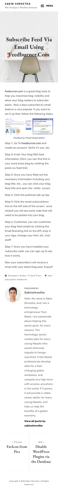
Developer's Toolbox (17, 276)
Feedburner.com (31, 143)
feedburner (22, 279)
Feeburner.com (14, 91)
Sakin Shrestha (18, 3)
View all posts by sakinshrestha (35, 423)
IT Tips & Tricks (34, 276)
